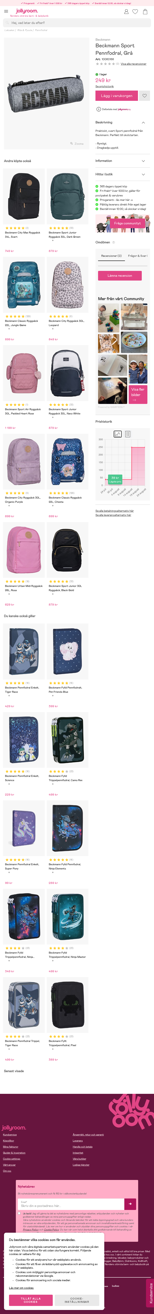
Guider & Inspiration (14, 1152)
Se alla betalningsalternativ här (114, 511)
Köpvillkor (8, 1140)
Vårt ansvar (9, 1164)
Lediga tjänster (81, 1164)
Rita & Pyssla (24, 30)
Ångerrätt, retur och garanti (88, 1134)
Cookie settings (11, 1158)
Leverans (78, 1140)
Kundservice (10, 1134)
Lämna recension (120, 276)
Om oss (7, 1171)
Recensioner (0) (111, 256)
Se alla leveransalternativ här (113, 515)
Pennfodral (41, 30)
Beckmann (102, 40)
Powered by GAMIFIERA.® (111, 407)
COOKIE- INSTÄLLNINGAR (77, 1300)
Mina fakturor (10, 1146)
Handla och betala (82, 1146)
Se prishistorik (104, 86)
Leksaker (9, 30)
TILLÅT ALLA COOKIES (31, 1300)
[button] (6, 11)
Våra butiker (79, 1158)
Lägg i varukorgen (116, 95)
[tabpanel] (45, 93)
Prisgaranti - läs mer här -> (116, 200)
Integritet (78, 1152)
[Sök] (7, 22)
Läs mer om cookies (21, 1288)
